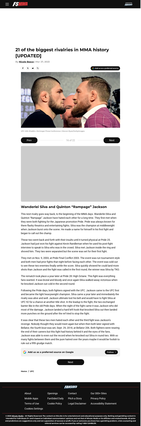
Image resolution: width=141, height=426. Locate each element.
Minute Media (17, 416)
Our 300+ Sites (99, 393)
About (28, 393)
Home (24, 371)
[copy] (38, 68)
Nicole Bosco (26, 61)
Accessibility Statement (103, 403)
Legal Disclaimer (77, 403)
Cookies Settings (34, 408)
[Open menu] (7, 4)
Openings (52, 393)
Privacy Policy (98, 398)
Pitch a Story (75, 398)
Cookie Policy (54, 403)
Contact (72, 393)
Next (111, 140)
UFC (32, 371)
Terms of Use (32, 403)
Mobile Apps (31, 398)
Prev (29, 140)
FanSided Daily (55, 398)
